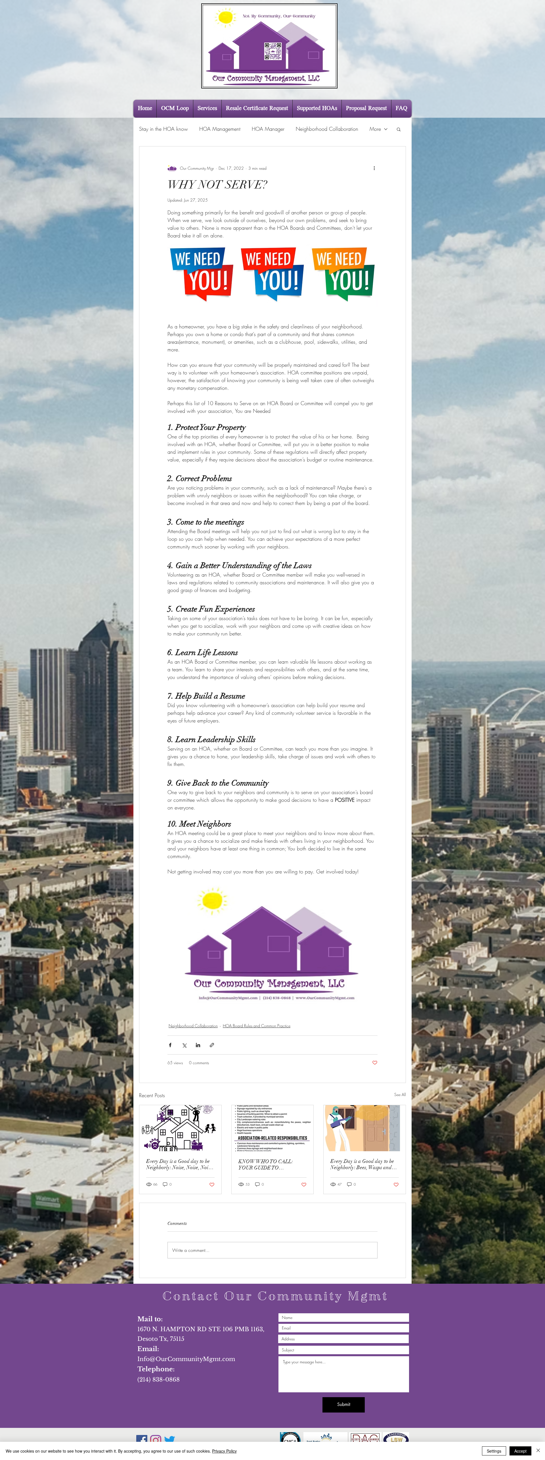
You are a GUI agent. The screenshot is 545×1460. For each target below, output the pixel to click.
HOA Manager (268, 128)
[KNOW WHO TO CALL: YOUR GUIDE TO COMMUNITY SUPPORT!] (273, 1128)
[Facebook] (141, 1440)
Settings (494, 1451)
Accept (520, 1451)
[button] (398, 129)
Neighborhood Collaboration (327, 128)
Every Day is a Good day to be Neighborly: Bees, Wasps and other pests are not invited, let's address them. (362, 1164)
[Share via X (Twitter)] (184, 1045)
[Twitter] (169, 1440)
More (375, 128)
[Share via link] (212, 1045)
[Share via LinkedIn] (198, 1045)
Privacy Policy (224, 1451)
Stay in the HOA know (163, 128)
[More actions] (374, 168)
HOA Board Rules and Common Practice (256, 1025)
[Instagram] (155, 1440)
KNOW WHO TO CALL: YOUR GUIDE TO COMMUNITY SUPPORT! (267, 1164)
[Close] (538, 1450)
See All (400, 1094)
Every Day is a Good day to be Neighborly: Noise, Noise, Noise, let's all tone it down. (180, 1164)
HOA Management (219, 128)
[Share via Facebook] (170, 1045)
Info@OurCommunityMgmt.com (186, 1359)
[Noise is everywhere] (180, 1128)
